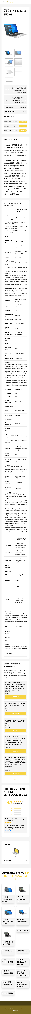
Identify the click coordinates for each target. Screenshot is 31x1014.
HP (16, 856)
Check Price (15, 697)
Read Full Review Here (10, 830)
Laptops (5, 9)
